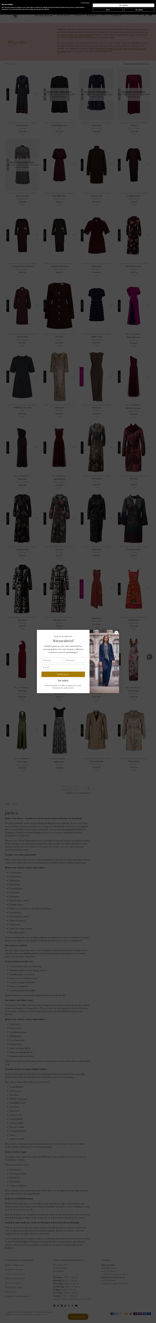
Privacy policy (85, 3)
